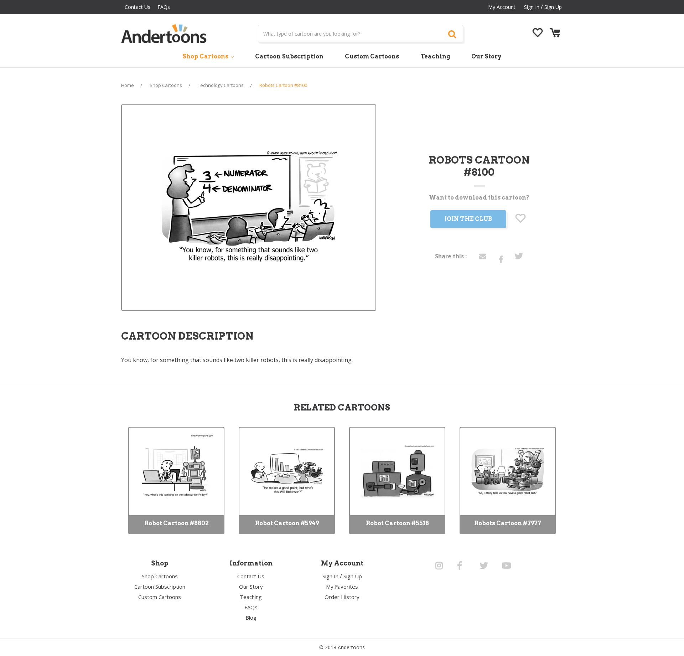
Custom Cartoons (372, 56)
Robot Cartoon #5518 (397, 523)
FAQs (163, 7)
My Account (501, 7)
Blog (250, 617)
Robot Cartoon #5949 (287, 523)
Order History (342, 596)
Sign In (330, 576)
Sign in (531, 7)
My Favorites (342, 586)
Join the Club (468, 219)
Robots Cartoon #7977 (507, 523)
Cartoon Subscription (289, 56)
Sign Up (553, 7)
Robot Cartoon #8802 (176, 523)
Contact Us (137, 7)
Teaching (435, 56)
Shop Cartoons (205, 56)
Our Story (486, 56)
